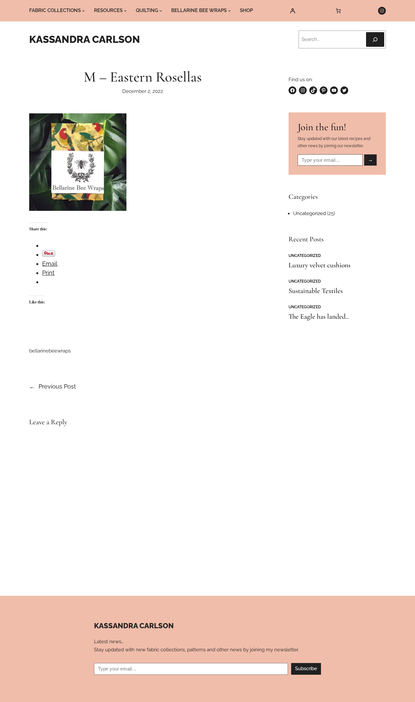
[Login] (293, 11)
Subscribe (306, 668)
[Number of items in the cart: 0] (338, 11)
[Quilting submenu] (160, 10)
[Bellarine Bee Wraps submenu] (229, 10)
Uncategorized (309, 213)
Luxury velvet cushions (319, 265)
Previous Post (57, 386)
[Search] (375, 39)
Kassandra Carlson (84, 39)
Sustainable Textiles (316, 291)
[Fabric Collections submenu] (83, 10)
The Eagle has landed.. (319, 317)
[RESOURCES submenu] (125, 10)
